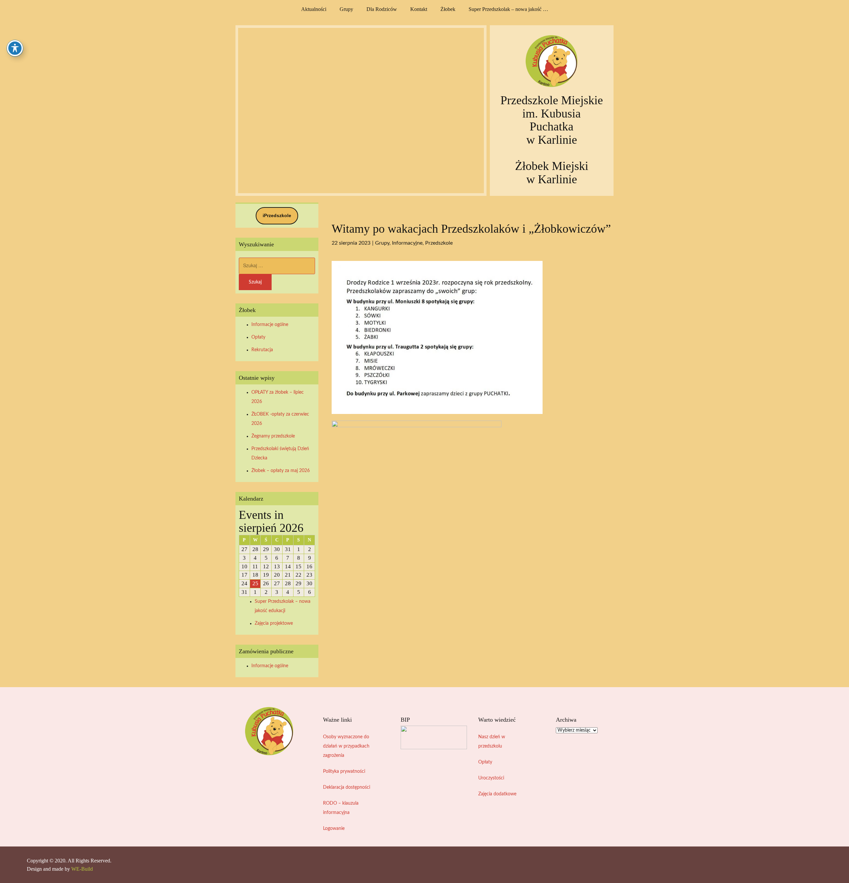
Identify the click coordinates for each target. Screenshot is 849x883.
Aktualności (313, 9)
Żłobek (447, 9)
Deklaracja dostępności (346, 787)
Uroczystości (491, 778)
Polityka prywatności (344, 771)
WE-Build (82, 869)
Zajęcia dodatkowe (497, 794)
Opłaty (258, 337)
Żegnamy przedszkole (273, 436)
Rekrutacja (262, 350)
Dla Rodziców (381, 9)
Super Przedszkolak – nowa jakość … (508, 9)
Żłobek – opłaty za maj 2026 (280, 470)
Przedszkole (439, 243)
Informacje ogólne (269, 324)
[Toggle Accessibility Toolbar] (15, 48)
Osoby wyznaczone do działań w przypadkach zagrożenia (346, 746)
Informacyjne (407, 243)
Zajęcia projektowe (274, 623)
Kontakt (418, 9)
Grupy (346, 9)
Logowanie (334, 828)
